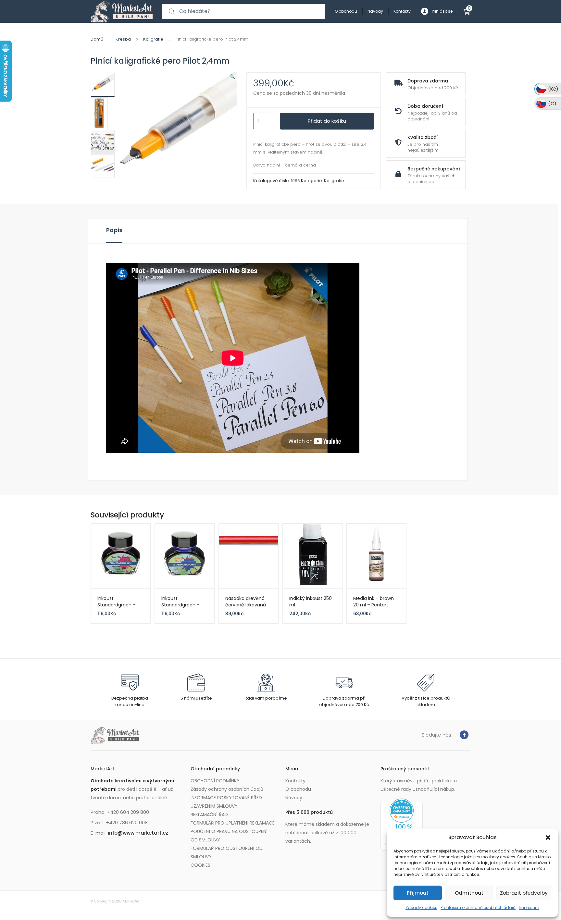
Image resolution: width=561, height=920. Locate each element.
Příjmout (418, 892)
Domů (97, 39)
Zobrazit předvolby (524, 892)
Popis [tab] (114, 230)
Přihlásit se (442, 11)
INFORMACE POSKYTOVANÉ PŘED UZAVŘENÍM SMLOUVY (226, 801)
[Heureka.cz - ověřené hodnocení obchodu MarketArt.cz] (401, 824)
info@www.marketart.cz (138, 832)
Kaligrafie (153, 39)
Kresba (123, 39)
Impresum (529, 907)
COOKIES (200, 865)
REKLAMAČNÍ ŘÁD (209, 814)
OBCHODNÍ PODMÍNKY (215, 780)
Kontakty (402, 11)
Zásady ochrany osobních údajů (227, 789)
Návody (375, 11)
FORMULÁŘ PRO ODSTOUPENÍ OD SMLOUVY (227, 852)
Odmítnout (469, 892)
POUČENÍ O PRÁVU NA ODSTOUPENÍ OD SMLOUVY (229, 835)
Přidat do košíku (327, 121)
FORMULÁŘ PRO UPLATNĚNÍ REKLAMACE (233, 823)
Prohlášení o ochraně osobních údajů (478, 907)
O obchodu (346, 11)
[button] (548, 837)
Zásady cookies (421, 907)
